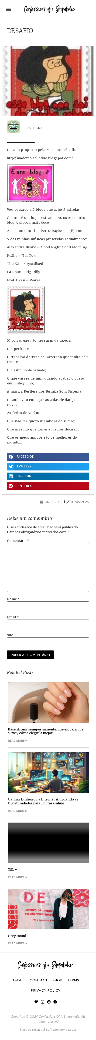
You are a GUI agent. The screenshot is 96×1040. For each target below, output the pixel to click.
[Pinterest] (49, 1001)
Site (10, 635)
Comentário (18, 540)
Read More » (17, 740)
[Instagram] (42, 1001)
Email (13, 617)
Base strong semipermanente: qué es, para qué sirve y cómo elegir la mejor (45, 731)
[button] (8, 9)
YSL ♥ (12, 869)
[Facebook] (55, 1001)
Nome (13, 599)
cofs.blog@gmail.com (61, 1029)
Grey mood (17, 936)
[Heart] (36, 1001)
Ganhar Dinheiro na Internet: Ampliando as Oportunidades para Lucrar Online (43, 801)
